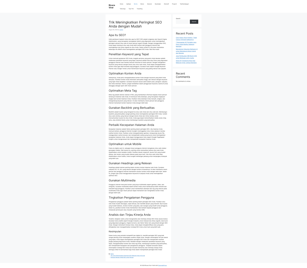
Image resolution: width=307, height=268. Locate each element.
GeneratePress (162, 265)
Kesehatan (158, 4)
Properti (174, 4)
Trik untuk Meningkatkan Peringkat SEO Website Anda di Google (128, 255)
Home (121, 4)
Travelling (139, 8)
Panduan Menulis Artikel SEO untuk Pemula (122, 257)
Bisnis (142, 4)
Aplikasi (128, 4)
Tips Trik (131, 8)
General (149, 4)
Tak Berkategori (184, 4)
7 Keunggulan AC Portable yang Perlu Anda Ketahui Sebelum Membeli (186, 44)
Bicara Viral (112, 6)
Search (178, 18)
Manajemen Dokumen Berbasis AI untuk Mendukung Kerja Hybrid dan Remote (187, 51)
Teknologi (122, 8)
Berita (135, 4)
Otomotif (166, 4)
